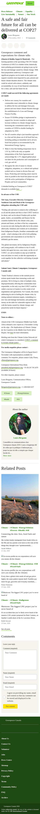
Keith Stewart (6, 621)
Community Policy (9, 787)
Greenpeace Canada (13, 720)
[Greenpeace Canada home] (15, 3)
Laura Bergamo (14, 35)
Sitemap (4, 765)
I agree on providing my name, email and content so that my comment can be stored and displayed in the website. (21, 697)
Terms (3, 781)
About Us (5, 739)
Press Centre (6, 760)
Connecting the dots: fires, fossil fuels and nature (18, 535)
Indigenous (24, 600)
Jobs (3, 755)
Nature (21, 14)
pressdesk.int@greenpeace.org (12, 367)
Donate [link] (29, 3)
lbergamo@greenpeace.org (10, 387)
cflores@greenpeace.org (9, 360)
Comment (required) (10, 648)
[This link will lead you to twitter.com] (7, 729)
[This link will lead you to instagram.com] (16, 729)
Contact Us (5, 744)
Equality (29, 11)
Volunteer (5, 749)
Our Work (31, 14)
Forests (14, 530)
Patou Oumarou (6, 585)
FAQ (3, 792)
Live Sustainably (8, 14)
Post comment (10, 706)
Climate (19, 11)
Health (22, 530)
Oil (28, 530)
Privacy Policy (7, 771)
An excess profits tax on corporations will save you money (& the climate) (18, 571)
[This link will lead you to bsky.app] (20, 729)
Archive (4, 798)
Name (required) (9, 673)
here (17, 189)
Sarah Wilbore (6, 548)
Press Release (7, 11)
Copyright (5, 776)
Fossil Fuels (16, 567)
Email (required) (9, 683)
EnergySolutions (26, 528)
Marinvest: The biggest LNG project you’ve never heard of (19, 607)
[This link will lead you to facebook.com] (2, 729)
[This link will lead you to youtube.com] (11, 729)
